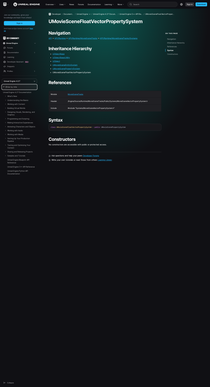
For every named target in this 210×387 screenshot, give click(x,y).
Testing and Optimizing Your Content (18, 146)
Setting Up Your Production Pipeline (18, 139)
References (172, 47)
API (50, 38)
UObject (56, 61)
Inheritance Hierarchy (176, 43)
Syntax (170, 50)
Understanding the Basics (17, 100)
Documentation (69, 14)
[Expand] (5, 96)
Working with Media (15, 134)
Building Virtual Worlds (16, 108)
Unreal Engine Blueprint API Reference (18, 161)
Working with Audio (15, 130)
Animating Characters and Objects (21, 127)
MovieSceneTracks (75, 94)
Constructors (172, 54)
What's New (12, 96)
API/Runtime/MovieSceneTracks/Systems (118, 38)
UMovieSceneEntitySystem (64, 65)
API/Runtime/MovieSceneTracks (82, 38)
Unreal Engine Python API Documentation (17, 172)
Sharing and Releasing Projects (20, 152)
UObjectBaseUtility (61, 57)
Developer (56, 14)
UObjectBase (58, 54)
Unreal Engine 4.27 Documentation (17, 92)
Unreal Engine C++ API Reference (21, 167)
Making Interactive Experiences (20, 123)
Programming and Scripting (18, 119)
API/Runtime (60, 38)
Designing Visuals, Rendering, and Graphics (21, 113)
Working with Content (16, 104)
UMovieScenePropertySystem (66, 68)
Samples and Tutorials (16, 156)
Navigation (171, 39)
